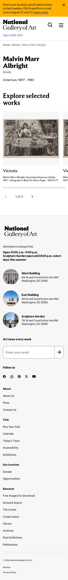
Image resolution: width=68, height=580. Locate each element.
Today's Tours (11, 440)
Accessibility (10, 447)
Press (6, 402)
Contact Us (9, 409)
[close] (63, 5)
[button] (6, 196)
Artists (16, 45)
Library (7, 523)
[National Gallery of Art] (34, 230)
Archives (8, 530)
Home (6, 45)
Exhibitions (9, 454)
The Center (10, 509)
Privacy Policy (9, 572)
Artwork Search (12, 502)
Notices (7, 567)
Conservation (11, 516)
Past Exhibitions (12, 537)
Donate (7, 471)
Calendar (8, 433)
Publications (10, 544)
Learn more (41, 12)
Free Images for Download (19, 495)
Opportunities (11, 478)
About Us (8, 396)
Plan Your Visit (11, 427)
